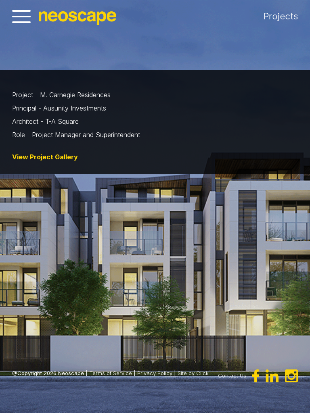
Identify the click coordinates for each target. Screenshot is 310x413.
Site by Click (193, 373)
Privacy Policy (154, 373)
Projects (281, 16)
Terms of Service (110, 373)
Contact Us (232, 375)
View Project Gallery (45, 157)
